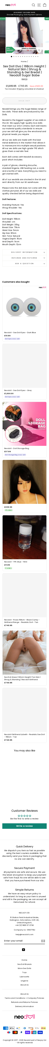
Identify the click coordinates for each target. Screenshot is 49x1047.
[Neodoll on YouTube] (23, 949)
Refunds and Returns (24, 258)
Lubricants (24, 976)
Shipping (20, 89)
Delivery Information (24, 252)
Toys (24, 972)
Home (24, 61)
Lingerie (24, 981)
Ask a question (24, 263)
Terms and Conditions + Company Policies (24, 998)
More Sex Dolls (24, 968)
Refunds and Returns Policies (24, 1002)
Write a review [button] (24, 826)
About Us (24, 985)
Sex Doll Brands (24, 964)
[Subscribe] (43, 941)
